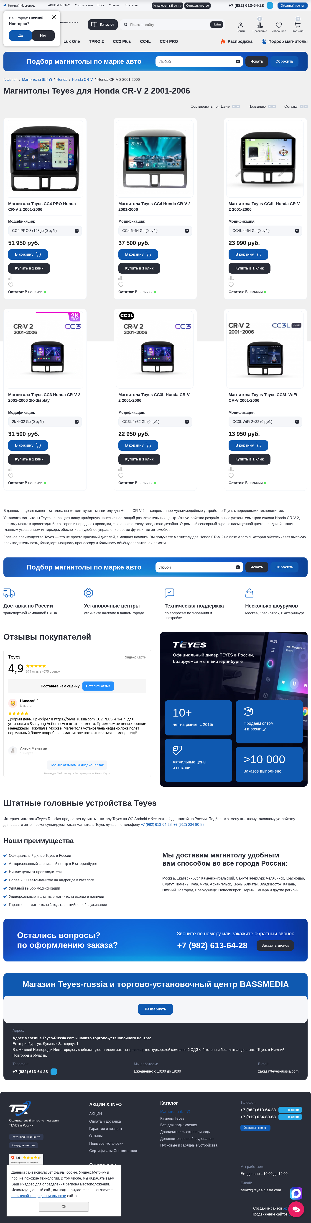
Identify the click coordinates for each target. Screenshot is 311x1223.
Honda (61, 79)
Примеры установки (106, 1143)
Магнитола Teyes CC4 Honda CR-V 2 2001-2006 (154, 206)
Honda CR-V (82, 79)
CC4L (145, 41)
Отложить (10, 284)
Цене (225, 106)
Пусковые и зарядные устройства (188, 1145)
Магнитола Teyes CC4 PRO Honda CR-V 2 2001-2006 (42, 206)
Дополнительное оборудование (187, 1139)
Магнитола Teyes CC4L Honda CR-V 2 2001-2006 (264, 206)
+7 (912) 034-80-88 (246, 12)
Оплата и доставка (105, 1121)
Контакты (131, 5)
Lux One (72, 41)
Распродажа (240, 41)
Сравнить (10, 277)
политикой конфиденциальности (38, 1196)
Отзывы (54, 37)
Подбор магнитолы (288, 41)
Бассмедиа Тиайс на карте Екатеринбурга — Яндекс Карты (77, 773)
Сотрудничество (197, 5)
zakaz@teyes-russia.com (278, 1071)
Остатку (291, 106)
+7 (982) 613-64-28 (246, 5)
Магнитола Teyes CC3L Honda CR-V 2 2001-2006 (154, 397)
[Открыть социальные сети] (296, 1209)
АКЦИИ (95, 1114)
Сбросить (284, 61)
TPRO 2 (96, 41)
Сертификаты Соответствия (70, 49)
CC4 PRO (169, 41)
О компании (84, 5)
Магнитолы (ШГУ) (37, 79)
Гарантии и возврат (105, 1129)
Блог (100, 5)
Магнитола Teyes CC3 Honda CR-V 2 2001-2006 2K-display (44, 397)
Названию (257, 106)
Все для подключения (178, 1125)
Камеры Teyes (172, 1118)
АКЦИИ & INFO (59, 5)
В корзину (24, 254)
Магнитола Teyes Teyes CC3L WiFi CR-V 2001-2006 (263, 397)
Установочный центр (167, 5)
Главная (10, 79)
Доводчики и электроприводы (185, 1132)
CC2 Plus (122, 41)
